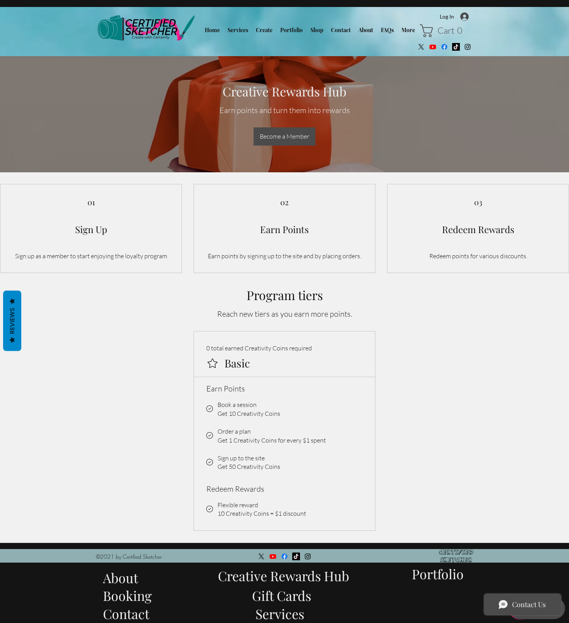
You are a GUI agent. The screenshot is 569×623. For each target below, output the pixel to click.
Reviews (12, 320)
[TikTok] (456, 47)
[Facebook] (444, 47)
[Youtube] (433, 47)
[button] (444, 30)
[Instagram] (467, 47)
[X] (421, 47)
